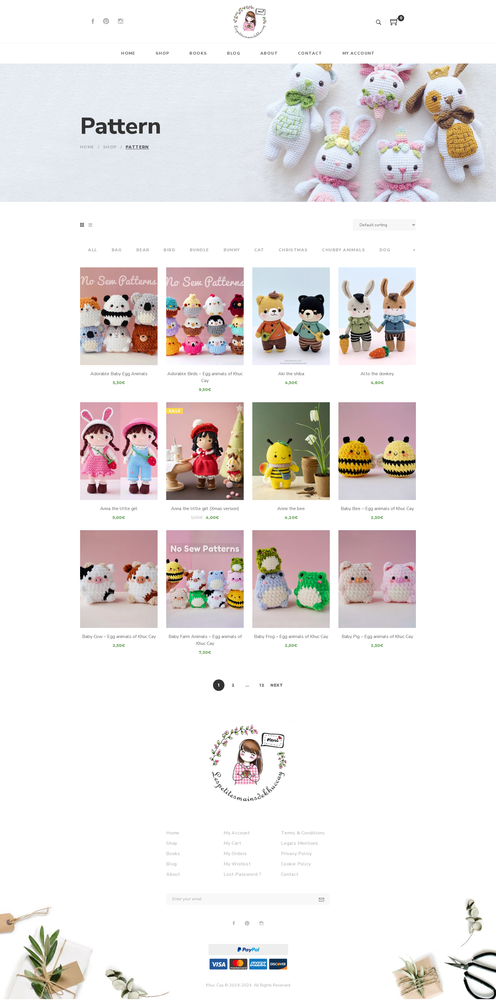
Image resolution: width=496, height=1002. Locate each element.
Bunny (232, 250)
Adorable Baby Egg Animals (119, 374)
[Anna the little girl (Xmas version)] (205, 451)
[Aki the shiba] (291, 316)
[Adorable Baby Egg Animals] (119, 316)
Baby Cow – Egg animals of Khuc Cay (119, 636)
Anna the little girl (118, 508)
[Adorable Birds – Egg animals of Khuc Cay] (205, 316)
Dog (384, 250)
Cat (259, 250)
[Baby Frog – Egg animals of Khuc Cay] (291, 579)
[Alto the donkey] (377, 316)
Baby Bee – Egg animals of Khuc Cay (377, 508)
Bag (117, 250)
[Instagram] (120, 22)
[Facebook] (93, 22)
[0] (394, 24)
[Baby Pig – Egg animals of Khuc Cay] (377, 579)
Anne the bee (291, 508)
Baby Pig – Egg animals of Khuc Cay (377, 636)
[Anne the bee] (291, 451)
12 (261, 685)
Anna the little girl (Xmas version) (205, 508)
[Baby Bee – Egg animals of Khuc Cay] (377, 451)
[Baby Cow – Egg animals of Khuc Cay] (119, 579)
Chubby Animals (343, 250)
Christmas (293, 250)
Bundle (199, 250)
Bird (169, 250)
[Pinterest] (106, 22)
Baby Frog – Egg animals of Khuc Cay (291, 636)
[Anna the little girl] (119, 451)
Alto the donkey (377, 374)
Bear (143, 250)
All (92, 250)
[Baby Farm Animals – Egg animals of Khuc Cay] (205, 579)
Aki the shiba (291, 374)
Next (276, 685)
